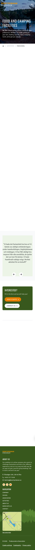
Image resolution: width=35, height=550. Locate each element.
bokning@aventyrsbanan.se (12, 480)
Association (7, 498)
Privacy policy (27, 545)
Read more (9, 383)
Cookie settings (7, 545)
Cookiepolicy (17, 545)
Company (6, 492)
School (5, 495)
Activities (6, 501)
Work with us (7, 506)
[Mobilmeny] (32, 4)
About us (6, 503)
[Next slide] (21, 274)
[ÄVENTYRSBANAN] (3, 46)
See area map (7, 532)
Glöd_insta (26, 102)
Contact (5, 509)
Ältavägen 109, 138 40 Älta (12, 475)
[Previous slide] (14, 274)
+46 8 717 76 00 (9, 477)
